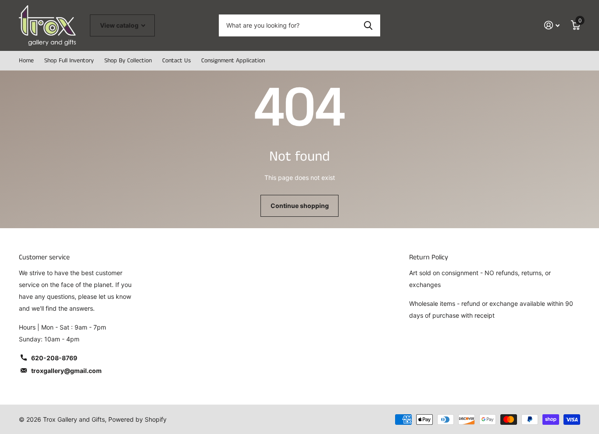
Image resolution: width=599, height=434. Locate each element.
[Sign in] (552, 25)
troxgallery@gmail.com (66, 370)
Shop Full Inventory (69, 60)
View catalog (120, 25)
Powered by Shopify (137, 419)
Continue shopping (300, 205)
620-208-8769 (54, 358)
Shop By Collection (128, 60)
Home (26, 60)
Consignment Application (233, 60)
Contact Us (176, 60)
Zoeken (368, 25)
